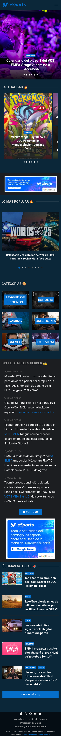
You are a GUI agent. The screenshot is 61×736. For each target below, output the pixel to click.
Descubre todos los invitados (35, 412)
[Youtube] (35, 713)
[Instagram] (30, 713)
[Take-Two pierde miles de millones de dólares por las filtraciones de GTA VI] (12, 601)
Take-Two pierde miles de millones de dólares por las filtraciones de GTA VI (41, 605)
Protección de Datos (30, 722)
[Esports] (46, 300)
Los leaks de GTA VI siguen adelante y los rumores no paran (38, 629)
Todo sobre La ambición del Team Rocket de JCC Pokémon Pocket (40, 582)
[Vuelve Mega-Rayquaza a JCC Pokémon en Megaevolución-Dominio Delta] (28, 126)
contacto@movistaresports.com (30, 726)
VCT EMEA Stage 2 (16, 496)
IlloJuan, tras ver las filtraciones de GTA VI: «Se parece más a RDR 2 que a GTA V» (41, 678)
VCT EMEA (11, 434)
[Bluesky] (40, 713)
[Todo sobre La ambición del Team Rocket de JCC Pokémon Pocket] (12, 578)
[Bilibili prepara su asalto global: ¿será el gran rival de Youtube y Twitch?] (12, 648)
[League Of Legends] (15, 300)
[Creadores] (46, 321)
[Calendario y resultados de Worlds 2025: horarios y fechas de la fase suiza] (30, 231)
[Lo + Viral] (46, 342)
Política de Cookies (37, 719)
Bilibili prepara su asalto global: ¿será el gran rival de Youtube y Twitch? (41, 652)
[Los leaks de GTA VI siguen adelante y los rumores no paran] (12, 625)
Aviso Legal (20, 719)
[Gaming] (15, 321)
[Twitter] (26, 713)
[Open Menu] (56, 5)
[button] (4, 39)
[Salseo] (15, 342)
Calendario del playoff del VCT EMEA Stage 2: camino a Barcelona (30, 64)
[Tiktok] (21, 713)
